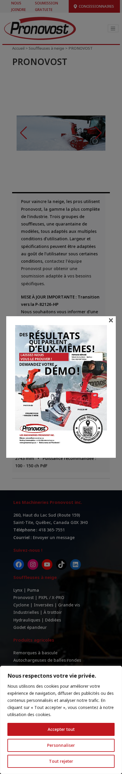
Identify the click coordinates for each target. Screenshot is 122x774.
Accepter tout (61, 729)
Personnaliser (61, 745)
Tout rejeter (61, 761)
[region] (61, 720)
